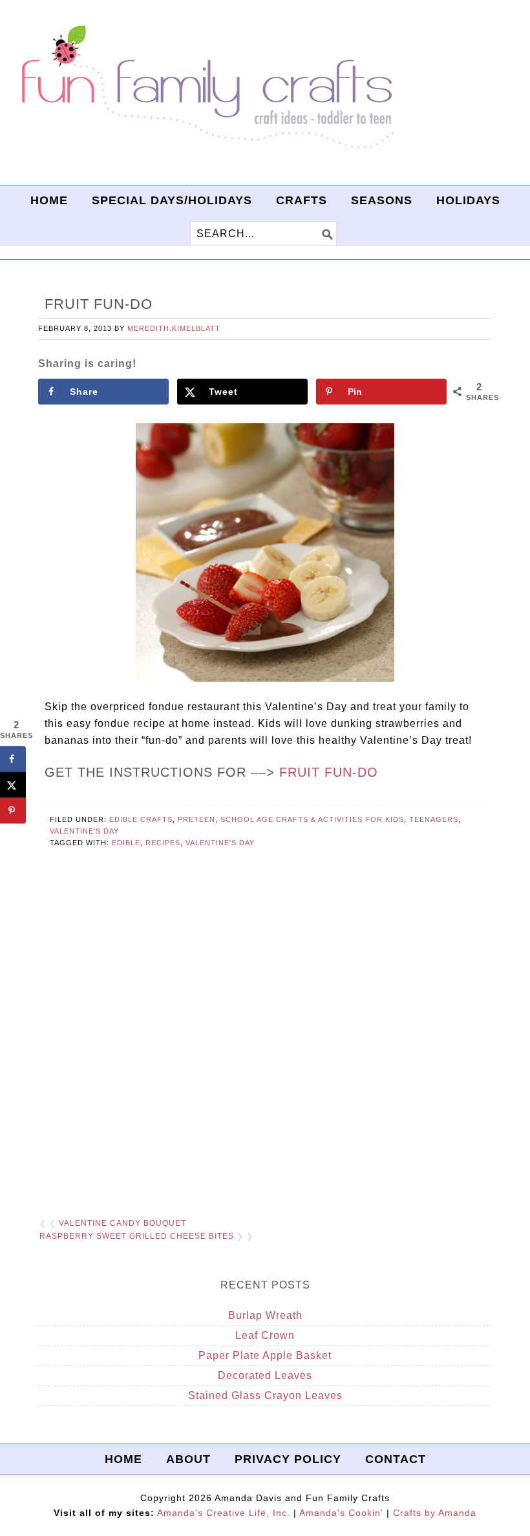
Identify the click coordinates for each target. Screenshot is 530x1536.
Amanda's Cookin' (341, 1513)
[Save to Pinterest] (13, 811)
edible (126, 843)
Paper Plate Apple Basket (265, 1355)
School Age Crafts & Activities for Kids (312, 819)
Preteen (196, 819)
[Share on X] (13, 785)
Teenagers (433, 819)
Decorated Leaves (265, 1375)
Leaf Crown (265, 1335)
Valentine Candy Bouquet (122, 1223)
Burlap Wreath (265, 1315)
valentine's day (220, 843)
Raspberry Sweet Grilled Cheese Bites (136, 1236)
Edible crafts (141, 819)
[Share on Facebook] (13, 759)
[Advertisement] (265, 1049)
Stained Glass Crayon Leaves (265, 1395)
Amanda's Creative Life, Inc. (223, 1513)
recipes (162, 843)
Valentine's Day (84, 831)
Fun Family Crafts (205, 87)
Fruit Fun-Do (328, 772)
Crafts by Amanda (434, 1513)
